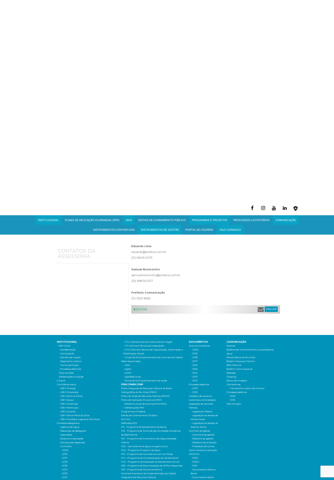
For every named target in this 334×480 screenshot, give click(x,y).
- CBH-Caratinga (68, 403)
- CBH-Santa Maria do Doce (74, 415)
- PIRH (194, 457)
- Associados (65, 434)
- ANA (126, 365)
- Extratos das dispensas (72, 442)
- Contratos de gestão (203, 434)
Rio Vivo (125, 419)
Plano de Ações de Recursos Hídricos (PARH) (145, 396)
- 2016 (64, 461)
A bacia (61, 380)
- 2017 (64, 457)
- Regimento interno (70, 361)
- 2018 (194, 357)
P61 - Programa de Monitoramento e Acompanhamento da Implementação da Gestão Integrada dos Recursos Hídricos (148, 473)
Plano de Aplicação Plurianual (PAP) (141, 399)
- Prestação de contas (202, 446)
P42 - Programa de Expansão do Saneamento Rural (150, 461)
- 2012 (64, 477)
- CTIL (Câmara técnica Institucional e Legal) (147, 341)
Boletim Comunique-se (239, 368)
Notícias (231, 345)
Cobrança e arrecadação (202, 399)
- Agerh (127, 368)
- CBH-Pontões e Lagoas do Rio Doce (79, 419)
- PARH (195, 461)
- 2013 (64, 473)
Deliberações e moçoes (71, 376)
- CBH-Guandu (67, 411)
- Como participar (69, 365)
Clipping (231, 376)
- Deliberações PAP (133, 407)
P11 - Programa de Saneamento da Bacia (143, 426)
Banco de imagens (237, 380)
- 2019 (64, 454)
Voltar (141, 309)
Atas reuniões (66, 372)
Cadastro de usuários (200, 396)
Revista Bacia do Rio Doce (241, 357)
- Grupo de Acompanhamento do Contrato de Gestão (153, 357)
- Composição (66, 353)
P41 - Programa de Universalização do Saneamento (149, 457)
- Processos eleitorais (70, 368)
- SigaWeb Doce (132, 376)
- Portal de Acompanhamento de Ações (145, 380)
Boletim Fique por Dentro (241, 361)
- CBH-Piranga (67, 388)
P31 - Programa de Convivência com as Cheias (147, 454)
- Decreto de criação (70, 357)
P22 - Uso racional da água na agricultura (144, 446)
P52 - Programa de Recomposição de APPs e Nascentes (151, 465)
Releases (231, 372)
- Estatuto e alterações (71, 438)
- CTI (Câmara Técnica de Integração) (143, 345)
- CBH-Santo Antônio (71, 396)
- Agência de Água (69, 426)
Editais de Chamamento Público (162, 220)
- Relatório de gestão (202, 438)
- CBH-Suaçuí (66, 399)
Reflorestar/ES (129, 423)
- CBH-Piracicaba (68, 392)
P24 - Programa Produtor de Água (140, 450)
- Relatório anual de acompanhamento (145, 403)
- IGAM (127, 372)
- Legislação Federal (201, 411)
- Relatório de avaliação (203, 442)
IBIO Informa (234, 365)
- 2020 (64, 450)
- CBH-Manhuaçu (69, 407)
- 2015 (64, 465)
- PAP (194, 465)
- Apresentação (67, 349)
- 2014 (64, 469)
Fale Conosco (230, 229)
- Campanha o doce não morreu (246, 388)
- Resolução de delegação (72, 430)
